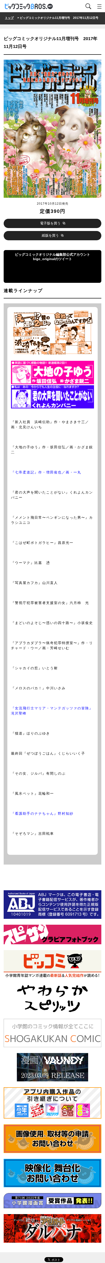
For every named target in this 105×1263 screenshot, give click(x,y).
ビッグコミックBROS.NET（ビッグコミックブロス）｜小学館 (29, 6)
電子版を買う (51, 223)
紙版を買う (51, 235)
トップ (9, 18)
